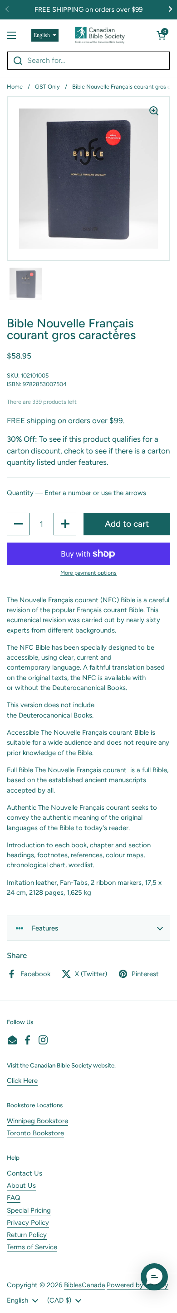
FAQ (13, 1198)
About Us (21, 1185)
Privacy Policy (28, 1223)
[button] (161, 35)
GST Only (47, 86)
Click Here (22, 1081)
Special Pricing (29, 1210)
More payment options (88, 573)
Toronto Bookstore (35, 1133)
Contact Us (24, 1173)
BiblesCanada (84, 1285)
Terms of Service (32, 1247)
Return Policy (27, 1235)
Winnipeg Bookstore (37, 1121)
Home (15, 86)
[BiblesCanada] (100, 35)
